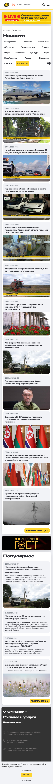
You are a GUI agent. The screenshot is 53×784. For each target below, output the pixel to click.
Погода (28, 58)
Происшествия (28, 47)
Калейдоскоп (10, 58)
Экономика (43, 42)
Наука (7, 52)
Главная (7, 30)
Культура (34, 52)
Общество (9, 47)
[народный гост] (26, 543)
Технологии (20, 52)
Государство (10, 42)
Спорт (46, 52)
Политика (27, 42)
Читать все (38, 701)
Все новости (22, 63)
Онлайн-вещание (24, 5)
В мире (45, 47)
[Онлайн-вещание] (26, 18)
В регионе (44, 58)
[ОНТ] (6, 4)
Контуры (8, 63)
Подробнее (26, 770)
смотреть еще (36, 531)
